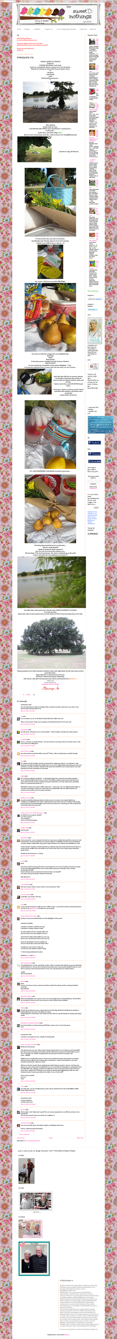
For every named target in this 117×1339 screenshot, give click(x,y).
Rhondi (23, 981)
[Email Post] (34, 694)
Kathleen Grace (26, 798)
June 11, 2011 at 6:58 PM (28, 792)
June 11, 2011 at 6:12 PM (28, 711)
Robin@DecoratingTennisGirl (30, 1023)
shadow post (34, 908)
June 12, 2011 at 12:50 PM (28, 1117)
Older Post (80, 1138)
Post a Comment (24, 1134)
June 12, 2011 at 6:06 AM (28, 991)
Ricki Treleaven (25, 751)
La (21, 716)
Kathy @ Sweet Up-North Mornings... (32, 813)
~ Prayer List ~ (48, 29)
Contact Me (83, 29)
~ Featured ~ (37, 29)
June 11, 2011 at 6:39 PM (28, 756)
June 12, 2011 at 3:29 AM (28, 957)
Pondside (24, 739)
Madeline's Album (26, 996)
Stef (22, 904)
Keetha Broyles (25, 1123)
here (28, 955)
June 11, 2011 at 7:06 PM (28, 807)
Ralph (22, 776)
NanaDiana (24, 838)
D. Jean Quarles (25, 894)
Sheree (23, 1109)
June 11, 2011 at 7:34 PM (28, 822)
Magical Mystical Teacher (29, 916)
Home (19, 29)
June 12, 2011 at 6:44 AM (28, 1002)
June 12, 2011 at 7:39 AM (28, 1029)
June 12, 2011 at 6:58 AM (28, 1017)
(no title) (97, 90)
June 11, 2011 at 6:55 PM (28, 770)
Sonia (22, 861)
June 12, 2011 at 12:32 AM (28, 910)
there (34, 955)
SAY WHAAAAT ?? (97, 42)
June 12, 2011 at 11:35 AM (28, 1092)
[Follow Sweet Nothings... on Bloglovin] (95, 300)
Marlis (23, 1008)
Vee (22, 761)
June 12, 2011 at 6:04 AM (28, 976)
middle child (24, 828)
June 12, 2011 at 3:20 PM (28, 1131)
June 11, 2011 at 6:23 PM (28, 724)
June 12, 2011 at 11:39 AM (28, 1104)
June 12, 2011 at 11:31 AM (28, 1081)
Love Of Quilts (25, 884)
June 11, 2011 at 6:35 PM (28, 734)
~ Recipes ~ (27, 29)
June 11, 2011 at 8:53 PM (28, 879)
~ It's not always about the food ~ (66, 29)
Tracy (22, 1086)
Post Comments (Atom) (32, 1141)
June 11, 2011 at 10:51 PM (28, 899)
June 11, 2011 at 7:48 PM (28, 856)
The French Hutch (26, 963)
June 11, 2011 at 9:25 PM (28, 889)
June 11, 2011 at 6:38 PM (28, 746)
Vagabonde (24, 729)
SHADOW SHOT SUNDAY (50, 684)
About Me (93, 29)
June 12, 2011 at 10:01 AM (28, 1039)
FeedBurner (93, 488)
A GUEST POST (92, 160)
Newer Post (20, 1138)
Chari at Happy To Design (29, 1044)
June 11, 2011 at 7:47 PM (28, 832)
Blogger (66, 1334)
